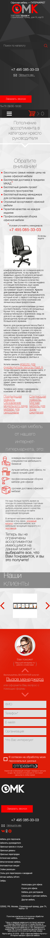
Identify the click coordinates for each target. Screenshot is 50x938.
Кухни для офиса (29, 888)
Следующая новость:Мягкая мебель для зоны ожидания (37, 404)
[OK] (7, 832)
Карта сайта (7, 934)
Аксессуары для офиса (31, 885)
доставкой (10, 528)
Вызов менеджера (25, 679)
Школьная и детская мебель (34, 896)
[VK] (3, 832)
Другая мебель (28, 900)
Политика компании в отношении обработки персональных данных (25, 917)
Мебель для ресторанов (32, 892)
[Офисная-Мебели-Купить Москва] (25, 13)
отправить (24, 766)
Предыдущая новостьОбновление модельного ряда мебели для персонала (16, 404)
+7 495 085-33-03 (25, 69)
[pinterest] (10, 832)
